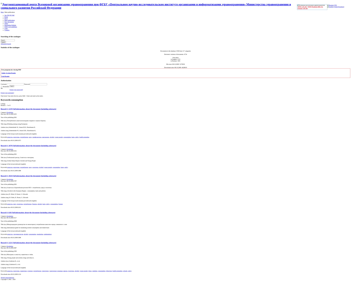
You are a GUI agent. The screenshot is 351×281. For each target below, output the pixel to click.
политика (35, 167)
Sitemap (11, 277)
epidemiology (48, 234)
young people (59, 137)
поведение (45, 271)
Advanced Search (6, 44)
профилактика (36, 137)
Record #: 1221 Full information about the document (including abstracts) (28, 243)
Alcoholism (9, 112)
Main (2, 12)
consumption (67, 137)
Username (4, 84)
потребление (24, 137)
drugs (90, 271)
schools (125, 271)
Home (2, 277)
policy (77, 137)
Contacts (6, 277)
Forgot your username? (7, 93)
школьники (45, 137)
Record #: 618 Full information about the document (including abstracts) (28, 213)
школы (65, 271)
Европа (34, 204)
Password (27, 84)
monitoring (40, 234)
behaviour (109, 271)
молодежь (16, 137)
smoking (94, 271)
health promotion (84, 137)
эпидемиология (18, 234)
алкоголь (10, 137)
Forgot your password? (16, 90)
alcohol (52, 137)
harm (73, 137)
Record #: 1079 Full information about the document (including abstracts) (28, 146)
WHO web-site (302, 7)
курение (30, 271)
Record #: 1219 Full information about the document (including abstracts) (28, 109)
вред (30, 137)
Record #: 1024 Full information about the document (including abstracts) (28, 176)
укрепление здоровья (56, 271)
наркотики (23, 271)
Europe (60, 204)
